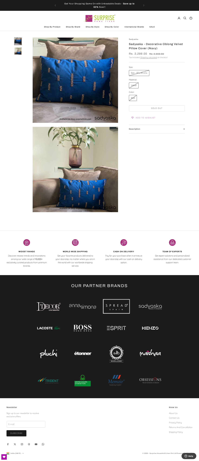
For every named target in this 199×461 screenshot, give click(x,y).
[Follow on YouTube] (36, 444)
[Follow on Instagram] (22, 444)
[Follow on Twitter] (15, 444)
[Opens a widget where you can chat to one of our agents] (188, 456)
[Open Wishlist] (4, 457)
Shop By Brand (73, 27)
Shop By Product (52, 27)
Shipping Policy (176, 432)
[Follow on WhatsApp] (43, 444)
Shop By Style (93, 27)
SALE (152, 27)
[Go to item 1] (18, 41)
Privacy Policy (175, 422)
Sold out (157, 108)
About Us (173, 413)
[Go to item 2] (18, 51)
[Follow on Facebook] (7, 444)
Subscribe (16, 433)
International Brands (134, 27)
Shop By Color (112, 27)
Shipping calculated (148, 57)
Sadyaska (133, 39)
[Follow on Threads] (29, 444)
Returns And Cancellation (181, 427)
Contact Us (174, 418)
